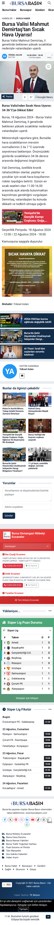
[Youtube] (32, 819)
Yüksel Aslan (27, 369)
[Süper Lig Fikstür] (50, 709)
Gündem (40, 9)
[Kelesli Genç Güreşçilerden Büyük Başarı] (40, 399)
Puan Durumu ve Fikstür (18, 847)
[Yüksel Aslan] (10, 371)
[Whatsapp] (27, 824)
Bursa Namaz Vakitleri (17, 840)
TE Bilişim (35, 895)
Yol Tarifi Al (32, 566)
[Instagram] (21, 819)
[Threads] (43, 819)
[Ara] (49, 3)
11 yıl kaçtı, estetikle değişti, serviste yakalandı (38, 466)
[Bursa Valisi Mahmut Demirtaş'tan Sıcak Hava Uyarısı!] (27, 77)
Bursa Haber (9, 9)
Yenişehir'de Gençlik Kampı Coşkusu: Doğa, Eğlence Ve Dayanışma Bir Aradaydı (13, 438)
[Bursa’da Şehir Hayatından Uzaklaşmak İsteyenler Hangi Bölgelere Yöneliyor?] (14, 454)
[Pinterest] (16, 819)
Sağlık (8, 869)
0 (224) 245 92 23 (14, 566)
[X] (10, 819)
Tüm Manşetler (13, 850)
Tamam (23, 909)
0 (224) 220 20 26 (14, 585)
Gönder (9, 515)
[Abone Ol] (44, 96)
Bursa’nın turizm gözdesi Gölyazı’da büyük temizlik (25, 918)
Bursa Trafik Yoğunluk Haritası (21, 844)
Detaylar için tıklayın (27, 698)
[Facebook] (4, 819)
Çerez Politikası (9, 909)
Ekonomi (20, 869)
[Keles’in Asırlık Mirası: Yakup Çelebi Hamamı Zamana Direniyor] (14, 399)
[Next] (49, 819)
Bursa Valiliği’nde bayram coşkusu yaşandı (36, 437)
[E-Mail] (22, 375)
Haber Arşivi (12, 857)
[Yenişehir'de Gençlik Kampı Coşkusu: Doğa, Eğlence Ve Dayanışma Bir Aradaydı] (14, 425)
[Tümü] (50, 610)
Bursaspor (26, 9)
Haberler (7, 18)
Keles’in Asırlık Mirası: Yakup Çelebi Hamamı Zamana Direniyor (13, 411)
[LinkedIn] (27, 819)
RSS (8, 884)
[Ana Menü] (3, 2)
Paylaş (9, 96)
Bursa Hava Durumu (16, 837)
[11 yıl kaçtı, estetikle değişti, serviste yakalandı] (40, 454)
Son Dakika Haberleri (16, 854)
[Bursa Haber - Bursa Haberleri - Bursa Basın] (25, 3)
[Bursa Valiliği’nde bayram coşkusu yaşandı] (40, 425)
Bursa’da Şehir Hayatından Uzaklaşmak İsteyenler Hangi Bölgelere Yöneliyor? (14, 467)
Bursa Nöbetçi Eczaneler (18, 834)
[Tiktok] (38, 819)
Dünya (33, 869)
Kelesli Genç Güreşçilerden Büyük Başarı (38, 411)
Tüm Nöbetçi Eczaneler (28, 600)
